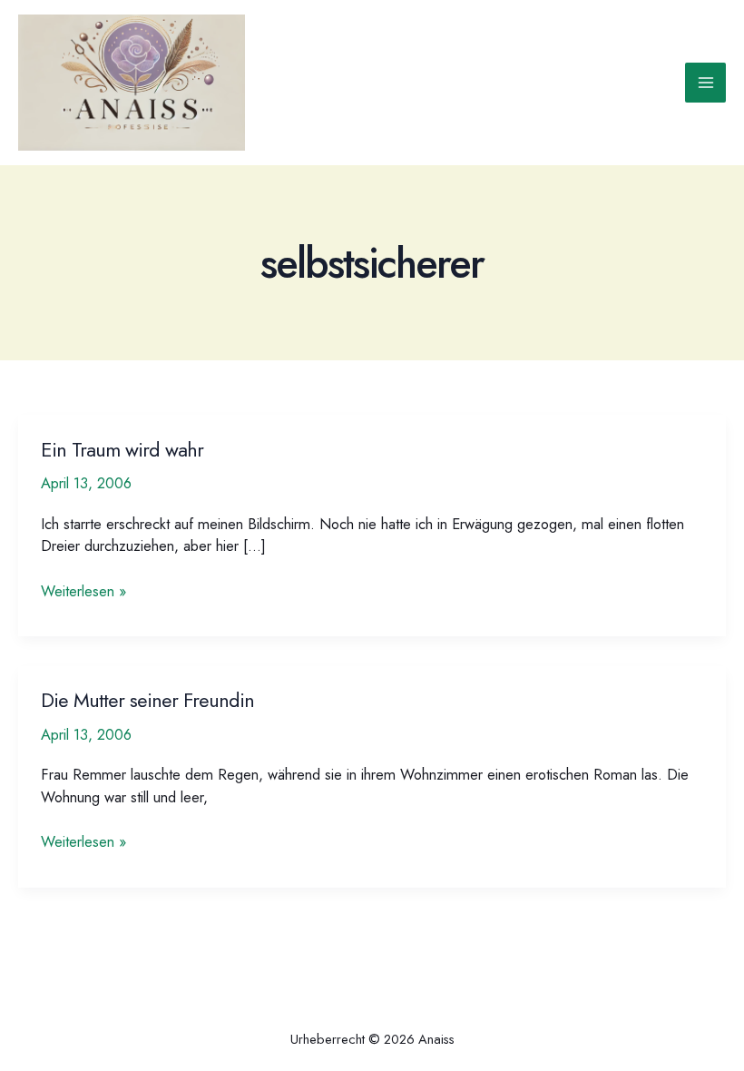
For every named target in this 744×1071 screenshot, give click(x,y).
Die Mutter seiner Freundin (147, 700)
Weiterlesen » (83, 591)
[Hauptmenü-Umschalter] (705, 83)
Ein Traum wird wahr (122, 450)
